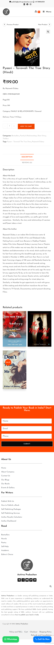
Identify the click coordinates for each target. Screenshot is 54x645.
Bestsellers (15, 136)
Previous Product (12, 24)
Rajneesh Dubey (38, 141)
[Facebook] (19, 580)
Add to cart (26, 126)
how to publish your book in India (27, 615)
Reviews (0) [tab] (27, 162)
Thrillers (6, 138)
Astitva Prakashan (7, 595)
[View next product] (49, 25)
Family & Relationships (28, 136)
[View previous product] (4, 25)
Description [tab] (27, 157)
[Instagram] (23, 580)
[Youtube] (27, 580)
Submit (27, 444)
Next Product (42, 24)
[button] (48, 32)
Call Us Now (43, 639)
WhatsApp (11, 639)
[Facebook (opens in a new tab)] (27, 4)
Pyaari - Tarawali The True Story (19, 141)
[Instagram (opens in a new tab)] (30, 4)
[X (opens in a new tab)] (24, 4)
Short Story (42, 136)
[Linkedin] (34, 580)
